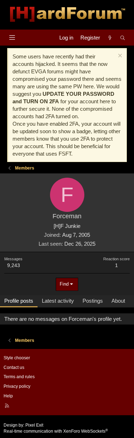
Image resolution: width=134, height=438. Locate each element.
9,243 (13, 265)
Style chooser (17, 357)
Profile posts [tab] (18, 301)
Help (8, 395)
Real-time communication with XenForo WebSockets (56, 431)
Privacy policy (17, 386)
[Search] (122, 37)
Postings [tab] (93, 301)
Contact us (14, 367)
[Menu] (12, 37)
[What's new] (110, 37)
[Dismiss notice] (119, 56)
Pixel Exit (34, 425)
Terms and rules (19, 376)
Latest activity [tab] (58, 301)
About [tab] (118, 301)
